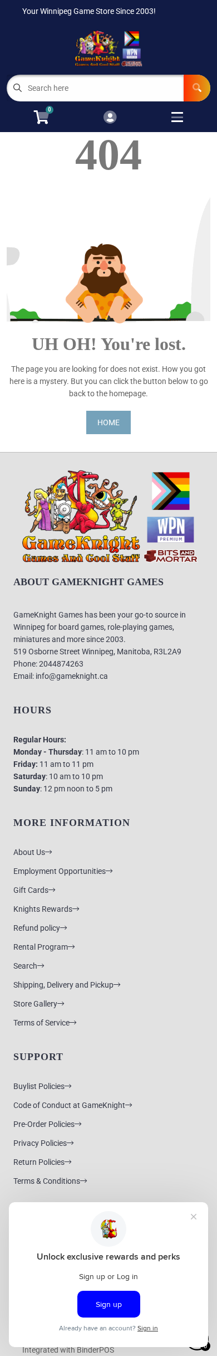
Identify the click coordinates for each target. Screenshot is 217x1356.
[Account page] (109, 117)
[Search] (197, 88)
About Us (29, 852)
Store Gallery (35, 1003)
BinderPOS (95, 1349)
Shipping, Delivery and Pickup (63, 984)
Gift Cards (30, 890)
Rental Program (40, 946)
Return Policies (39, 1162)
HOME (108, 422)
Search (25, 965)
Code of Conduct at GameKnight (69, 1105)
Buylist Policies (39, 1086)
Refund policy (36, 928)
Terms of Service (41, 1022)
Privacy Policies (40, 1143)
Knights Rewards (42, 909)
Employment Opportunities (59, 871)
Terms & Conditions (46, 1181)
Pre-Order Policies (44, 1124)
